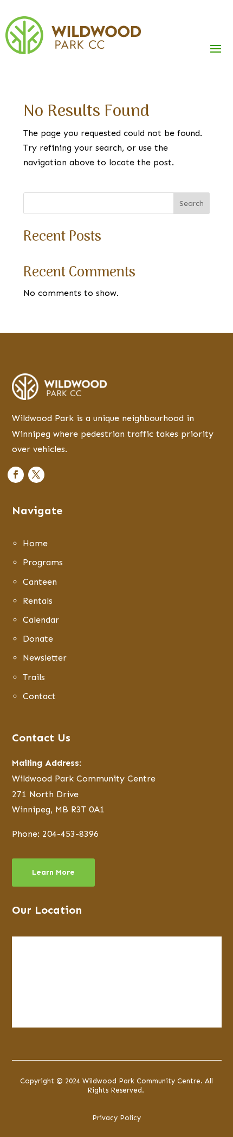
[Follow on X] (36, 475)
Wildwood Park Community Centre (84, 778)
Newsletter (45, 658)
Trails (34, 677)
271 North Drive (45, 794)
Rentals (38, 601)
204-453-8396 (70, 834)
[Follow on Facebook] (16, 475)
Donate (38, 639)
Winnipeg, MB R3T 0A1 (58, 809)
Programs (43, 562)
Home (35, 543)
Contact (39, 696)
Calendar (41, 620)
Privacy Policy (116, 1118)
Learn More (53, 872)
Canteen (40, 582)
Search (191, 203)
